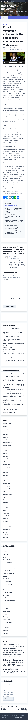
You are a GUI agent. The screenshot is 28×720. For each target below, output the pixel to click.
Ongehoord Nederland (9, 600)
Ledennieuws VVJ (7, 592)
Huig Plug (10, 654)
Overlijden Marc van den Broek (11, 376)
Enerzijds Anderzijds (8, 579)
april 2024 (5, 456)
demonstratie (7, 649)
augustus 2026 (7, 423)
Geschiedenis (21, 652)
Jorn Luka (5, 587)
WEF (21, 671)
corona (9, 646)
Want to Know (6, 630)
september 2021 (7, 526)
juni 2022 (5, 502)
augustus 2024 (7, 445)
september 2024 (7, 442)
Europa (13, 652)
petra (10, 256)
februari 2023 (6, 480)
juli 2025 (5, 431)
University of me (7, 622)
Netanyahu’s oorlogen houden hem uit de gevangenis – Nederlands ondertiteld (13, 399)
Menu (4, 18)
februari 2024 (6, 461)
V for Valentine (7, 625)
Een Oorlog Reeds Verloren (10, 573)
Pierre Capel (6, 608)
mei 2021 (5, 537)
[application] (14, 58)
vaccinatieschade (10, 669)
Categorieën (8, 696)
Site (20, 298)
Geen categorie (7, 581)
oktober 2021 (6, 524)
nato (16, 658)
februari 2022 (6, 513)
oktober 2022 (6, 491)
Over (4, 603)
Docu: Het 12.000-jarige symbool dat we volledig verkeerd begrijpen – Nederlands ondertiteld (13, 386)
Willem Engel (6, 673)
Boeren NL (20, 644)
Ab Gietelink (6, 644)
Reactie (5, 279)
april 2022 (5, 507)
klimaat (18, 656)
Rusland (13, 662)
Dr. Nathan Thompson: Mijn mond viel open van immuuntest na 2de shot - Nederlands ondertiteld (14, 222)
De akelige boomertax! (9, 407)
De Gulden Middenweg (9, 568)
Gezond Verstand (7, 584)
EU (10, 652)
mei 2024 (5, 453)
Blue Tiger (5, 554)
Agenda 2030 (13, 644)
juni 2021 (5, 535)
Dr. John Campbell (17, 650)
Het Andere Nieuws (8, 7)
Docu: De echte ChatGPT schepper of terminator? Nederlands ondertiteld (13, 390)
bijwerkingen (11, 205)
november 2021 (7, 521)
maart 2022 (6, 510)
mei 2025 (5, 437)
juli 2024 (5, 448)
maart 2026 (6, 429)
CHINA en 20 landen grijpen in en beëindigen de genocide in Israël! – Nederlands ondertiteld (12, 411)
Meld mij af (7, 690)
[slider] (13, 62)
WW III (12, 673)
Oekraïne (6, 660)
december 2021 (7, 518)
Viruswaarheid (7, 627)
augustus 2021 (7, 529)
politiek (6, 662)
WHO (24, 671)
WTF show (6, 633)
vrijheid (11, 671)
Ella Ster (5, 576)
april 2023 (5, 475)
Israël (19, 654)
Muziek (5, 598)
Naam (4, 298)
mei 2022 (5, 505)
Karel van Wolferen (6, 656)
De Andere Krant (7, 565)
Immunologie (15, 654)
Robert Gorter (6, 611)
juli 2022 (5, 499)
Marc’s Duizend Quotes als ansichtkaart (13, 373)
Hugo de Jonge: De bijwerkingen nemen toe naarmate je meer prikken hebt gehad (13, 232)
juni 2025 (5, 434)
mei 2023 (5, 472)
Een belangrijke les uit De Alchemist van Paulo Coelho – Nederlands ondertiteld (13, 403)
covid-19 (15, 646)
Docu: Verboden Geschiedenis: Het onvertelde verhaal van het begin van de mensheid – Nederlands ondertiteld (13, 395)
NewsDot (19, 717)
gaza (17, 652)
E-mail (12, 298)
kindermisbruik (14, 656)
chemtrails (5, 646)
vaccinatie (12, 665)
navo (19, 658)
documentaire (7, 650)
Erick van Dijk (6, 652)
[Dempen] (21, 62)
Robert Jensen (7, 614)
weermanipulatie (16, 671)
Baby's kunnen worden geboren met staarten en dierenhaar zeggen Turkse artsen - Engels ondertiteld (13, 210)
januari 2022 (6, 516)
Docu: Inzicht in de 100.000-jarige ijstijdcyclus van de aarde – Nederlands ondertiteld (13, 380)
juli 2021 (5, 532)
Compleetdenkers (7, 562)
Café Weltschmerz (8, 559)
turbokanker (20, 662)
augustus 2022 (7, 497)
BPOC (4, 557)
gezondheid (6, 654)
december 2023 (7, 467)
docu (14, 649)
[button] (14, 58)
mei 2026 (5, 426)
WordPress (9, 717)
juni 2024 (5, 450)
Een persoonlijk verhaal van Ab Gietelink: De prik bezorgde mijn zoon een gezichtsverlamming (13, 227)
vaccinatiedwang (20, 665)
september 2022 (7, 494)
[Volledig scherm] (23, 62)
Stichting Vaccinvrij (8, 617)
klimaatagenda (6, 658)
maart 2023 (6, 478)
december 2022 (7, 486)
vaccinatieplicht (6, 667)
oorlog (13, 660)
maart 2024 (6, 459)
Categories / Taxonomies (10, 692)
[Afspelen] (5, 62)
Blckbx (5, 24)
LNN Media (6, 595)
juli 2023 (5, 469)
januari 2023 (6, 483)
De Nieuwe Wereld (8, 570)
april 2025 (5, 440)
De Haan (21, 646)
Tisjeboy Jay (6, 619)
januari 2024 (6, 464)
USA (4, 665)
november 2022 (7, 488)
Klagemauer (6, 589)
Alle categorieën (8, 694)
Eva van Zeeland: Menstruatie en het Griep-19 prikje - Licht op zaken (13, 216)
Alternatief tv (6, 549)
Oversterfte (19, 660)
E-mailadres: (6, 684)
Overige (5, 606)
